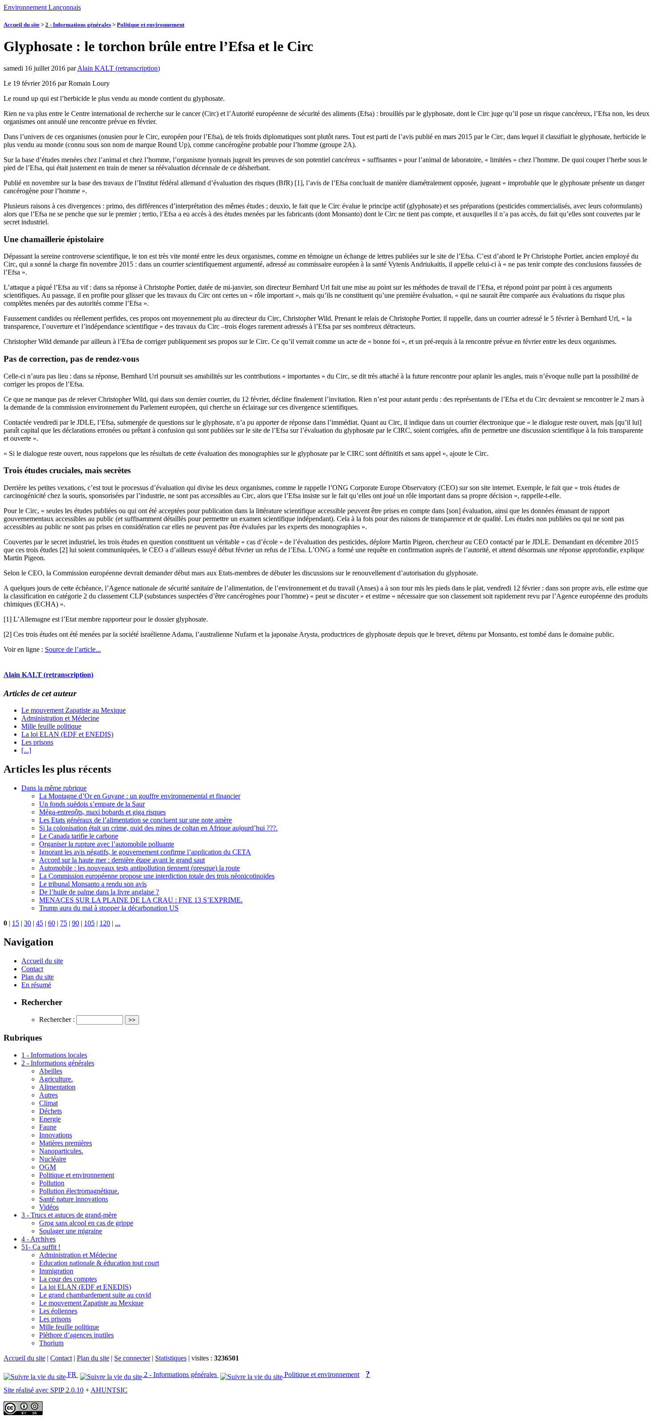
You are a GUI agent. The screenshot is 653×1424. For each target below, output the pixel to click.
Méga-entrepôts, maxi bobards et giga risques (102, 812)
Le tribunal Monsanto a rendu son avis (93, 884)
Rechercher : (57, 1019)
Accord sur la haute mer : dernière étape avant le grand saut (122, 860)
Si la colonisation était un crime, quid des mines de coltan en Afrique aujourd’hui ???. (158, 828)
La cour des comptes (68, 1279)
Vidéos (49, 1207)
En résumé (36, 985)
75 (63, 923)
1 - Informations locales (54, 1055)
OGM (47, 1167)
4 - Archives (38, 1239)
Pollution (51, 1183)
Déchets (50, 1111)
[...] (26, 750)
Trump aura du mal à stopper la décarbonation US (109, 908)
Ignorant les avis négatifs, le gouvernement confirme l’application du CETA (145, 852)
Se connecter (132, 1358)
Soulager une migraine (70, 1231)
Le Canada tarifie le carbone (78, 836)
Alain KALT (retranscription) (118, 68)
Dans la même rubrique (54, 788)
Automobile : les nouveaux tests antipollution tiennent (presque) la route (139, 868)
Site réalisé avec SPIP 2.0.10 (44, 1390)
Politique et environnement (150, 24)
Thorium (51, 1343)
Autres (48, 1095)
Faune (47, 1127)
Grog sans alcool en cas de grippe (86, 1223)
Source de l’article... (73, 649)
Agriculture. (56, 1079)
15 (15, 923)
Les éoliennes (58, 1311)
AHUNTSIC (109, 1390)
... (117, 923)
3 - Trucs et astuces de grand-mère (69, 1215)
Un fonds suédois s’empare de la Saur (92, 804)
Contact (32, 969)
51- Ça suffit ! (40, 1247)
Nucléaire (52, 1159)
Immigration (56, 1271)
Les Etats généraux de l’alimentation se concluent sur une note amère (135, 820)
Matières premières (65, 1143)
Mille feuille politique (51, 726)
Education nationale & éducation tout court (99, 1263)
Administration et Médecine (60, 718)
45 (39, 923)
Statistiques (171, 1358)
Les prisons (37, 742)
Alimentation (57, 1087)
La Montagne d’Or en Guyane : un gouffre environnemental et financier (139, 796)
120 (105, 923)
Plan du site (37, 977)
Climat (48, 1103)
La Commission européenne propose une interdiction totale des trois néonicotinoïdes (157, 876)
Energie (50, 1119)
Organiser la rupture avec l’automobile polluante (106, 844)
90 (75, 923)
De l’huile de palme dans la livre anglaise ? (99, 892)
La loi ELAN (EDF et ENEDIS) (67, 734)
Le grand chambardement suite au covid (95, 1295)
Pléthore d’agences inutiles (76, 1335)
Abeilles (50, 1071)
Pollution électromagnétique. (79, 1191)
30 (27, 923)
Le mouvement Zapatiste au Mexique (73, 710)
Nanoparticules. (61, 1151)
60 (51, 923)
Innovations (55, 1135)
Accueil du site (22, 24)
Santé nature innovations (73, 1199)
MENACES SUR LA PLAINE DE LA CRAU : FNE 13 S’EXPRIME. (141, 900)
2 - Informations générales (78, 24)
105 (89, 923)
